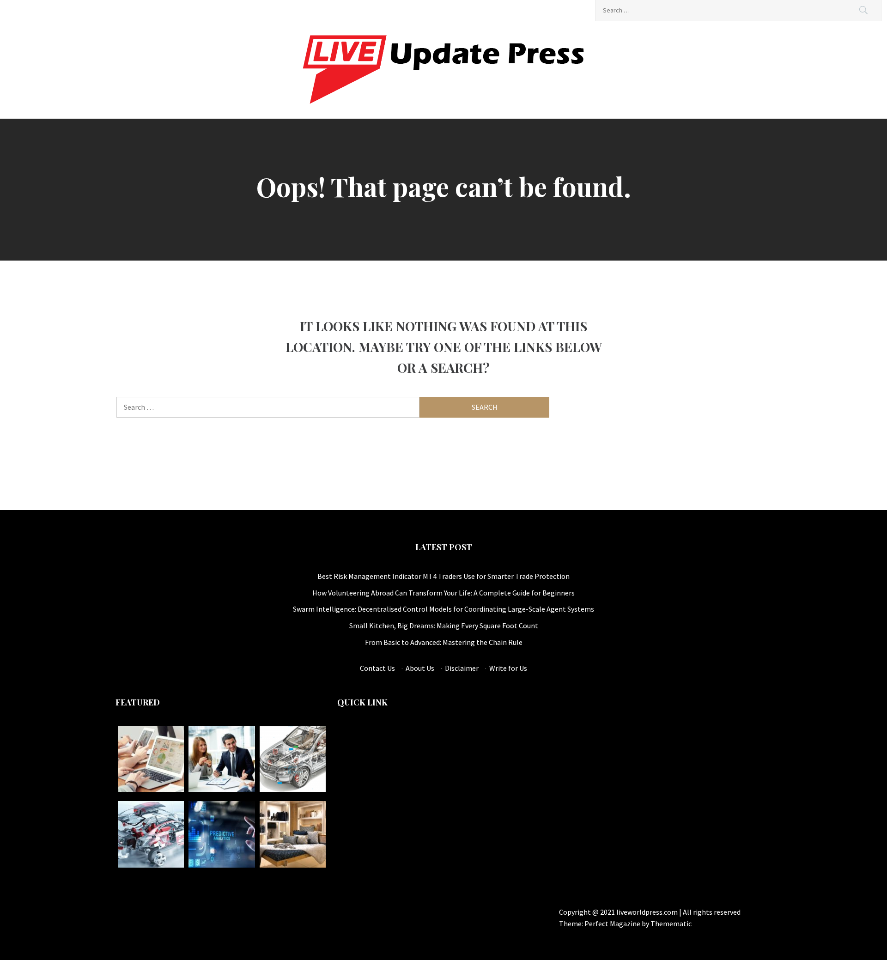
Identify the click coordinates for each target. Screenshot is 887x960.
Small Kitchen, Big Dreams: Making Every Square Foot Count (443, 625)
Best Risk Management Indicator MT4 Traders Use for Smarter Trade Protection (443, 576)
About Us (420, 668)
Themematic (671, 923)
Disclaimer (462, 668)
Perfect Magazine (613, 923)
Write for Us (508, 668)
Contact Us (377, 668)
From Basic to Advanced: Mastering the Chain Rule (443, 642)
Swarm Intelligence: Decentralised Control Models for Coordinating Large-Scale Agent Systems (443, 609)
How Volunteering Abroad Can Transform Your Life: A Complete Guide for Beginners (443, 592)
